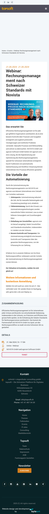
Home (4, 51)
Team (24, 446)
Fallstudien (24, 421)
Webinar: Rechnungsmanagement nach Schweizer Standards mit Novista (21, 52)
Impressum (24, 452)
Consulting (24, 430)
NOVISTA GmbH (21, 322)
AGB (24, 455)
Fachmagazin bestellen (24, 458)
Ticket (24, 355)
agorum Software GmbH (31, 349)
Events (9, 51)
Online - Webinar (13, 346)
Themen (24, 418)
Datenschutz (24, 449)
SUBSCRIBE (24, 470)
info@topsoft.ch (27, 399)
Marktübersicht (24, 433)
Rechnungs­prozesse (11, 320)
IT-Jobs (24, 427)
